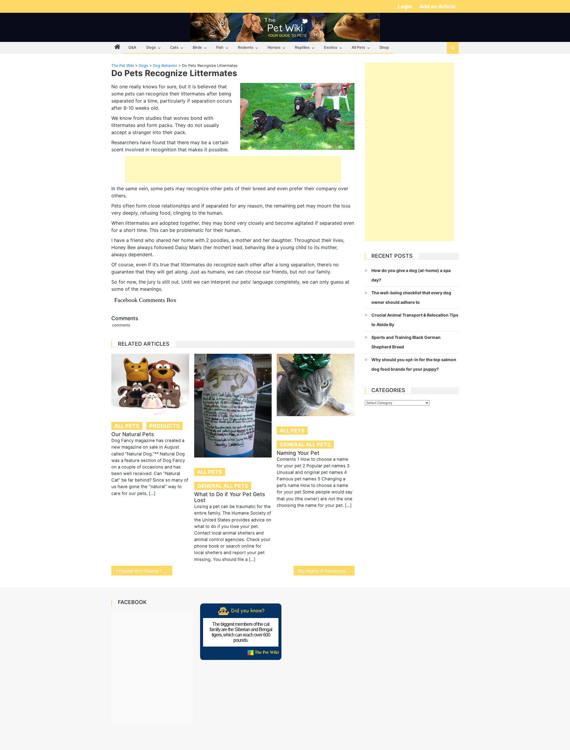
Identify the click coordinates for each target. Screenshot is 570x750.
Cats (174, 47)
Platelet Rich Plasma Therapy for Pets (145, 570)
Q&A (132, 47)
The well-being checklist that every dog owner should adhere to (411, 297)
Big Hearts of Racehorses (322, 570)
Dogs (151, 47)
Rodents (245, 47)
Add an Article (437, 6)
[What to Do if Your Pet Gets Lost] (233, 405)
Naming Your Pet (298, 453)
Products (164, 426)
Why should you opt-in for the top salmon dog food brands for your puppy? (413, 364)
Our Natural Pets (132, 434)
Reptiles (302, 47)
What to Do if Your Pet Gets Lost (229, 497)
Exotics (330, 47)
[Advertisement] (233, 169)
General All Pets (222, 486)
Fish (220, 47)
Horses (274, 47)
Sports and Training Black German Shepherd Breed (406, 342)
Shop (384, 47)
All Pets (358, 47)
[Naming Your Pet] (315, 385)
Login (405, 6)
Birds (197, 47)
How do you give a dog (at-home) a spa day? (411, 275)
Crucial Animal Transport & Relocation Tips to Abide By (414, 319)
